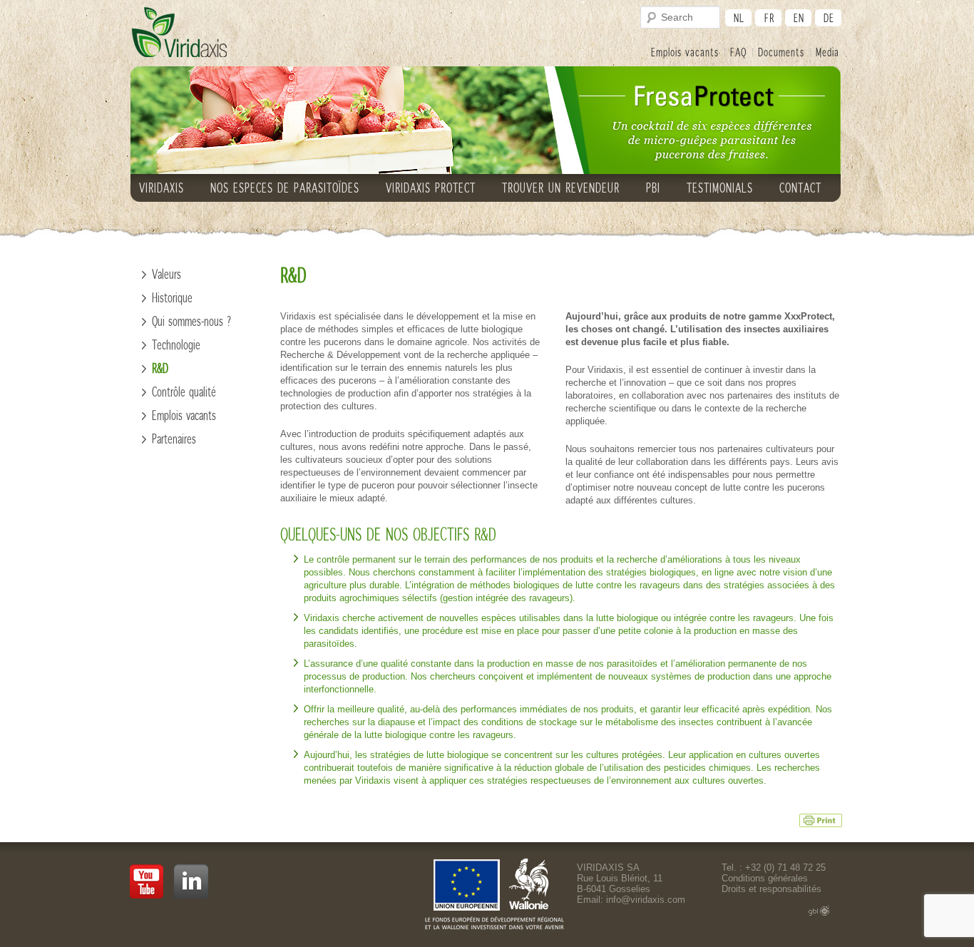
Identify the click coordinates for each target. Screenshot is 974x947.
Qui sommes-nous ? (192, 321)
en (799, 17)
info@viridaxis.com (645, 899)
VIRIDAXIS (161, 187)
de (829, 17)
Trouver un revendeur (561, 187)
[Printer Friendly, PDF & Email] (820, 819)
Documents (781, 51)
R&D (160, 368)
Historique (172, 297)
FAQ (738, 51)
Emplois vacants (685, 51)
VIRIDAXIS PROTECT (431, 187)
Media (827, 51)
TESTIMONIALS (720, 187)
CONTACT (800, 187)
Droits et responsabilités (771, 889)
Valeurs (166, 274)
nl (739, 17)
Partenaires (174, 438)
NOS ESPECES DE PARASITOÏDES (284, 187)
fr (769, 17)
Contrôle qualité (184, 391)
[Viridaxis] (179, 33)
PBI (653, 187)
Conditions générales (765, 878)
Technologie (176, 344)
